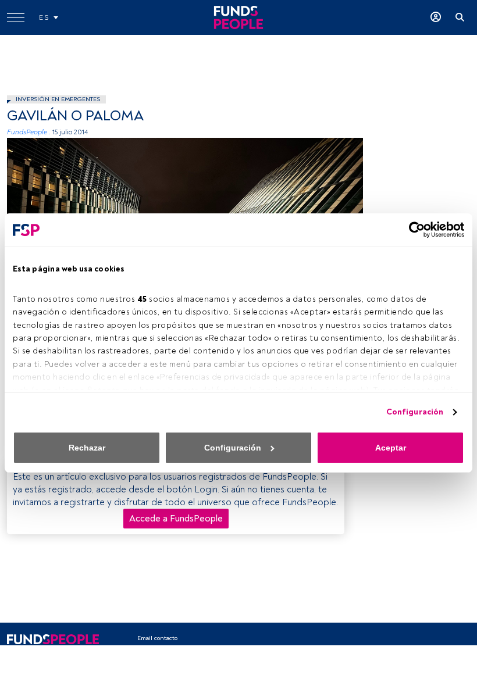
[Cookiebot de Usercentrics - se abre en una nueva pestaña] (413, 229)
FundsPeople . (29, 132)
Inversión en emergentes (58, 99)
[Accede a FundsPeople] (435, 17)
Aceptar (390, 447)
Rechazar (87, 447)
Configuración (414, 412)
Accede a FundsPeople (176, 518)
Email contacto (157, 638)
